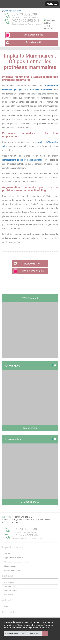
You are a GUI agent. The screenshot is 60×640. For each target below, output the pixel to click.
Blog (6, 607)
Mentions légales (10, 591)
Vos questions (9, 586)
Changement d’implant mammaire (16, 562)
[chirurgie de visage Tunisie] (11, 10)
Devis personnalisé (33, 34)
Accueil (7, 553)
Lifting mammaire (10, 566)
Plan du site (8, 595)
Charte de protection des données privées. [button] (22, 633)
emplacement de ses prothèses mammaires (24, 160)
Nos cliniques (9, 582)
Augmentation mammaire (13, 558)
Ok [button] (45, 633)
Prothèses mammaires (12, 570)
